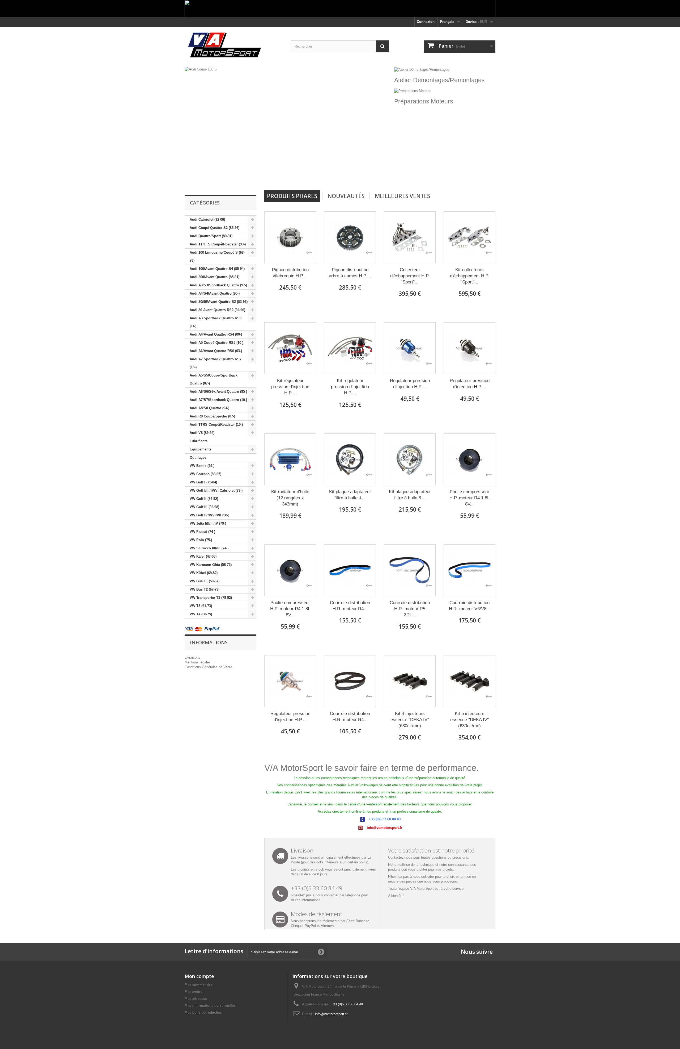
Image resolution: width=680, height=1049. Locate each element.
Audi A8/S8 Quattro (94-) (209, 408)
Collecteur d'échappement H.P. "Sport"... (410, 276)
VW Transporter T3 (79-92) (211, 598)
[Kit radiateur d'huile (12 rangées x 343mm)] (290, 459)
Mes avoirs (193, 992)
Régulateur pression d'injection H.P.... (410, 383)
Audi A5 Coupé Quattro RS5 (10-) (216, 343)
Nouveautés (346, 196)
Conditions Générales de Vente (208, 667)
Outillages (198, 457)
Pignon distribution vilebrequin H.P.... (290, 272)
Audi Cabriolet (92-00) (207, 219)
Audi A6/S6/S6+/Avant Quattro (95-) (218, 392)
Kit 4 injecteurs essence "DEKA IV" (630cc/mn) (409, 719)
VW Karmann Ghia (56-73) (211, 565)
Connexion (426, 22)
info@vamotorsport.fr (331, 1014)
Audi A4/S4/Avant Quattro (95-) (215, 293)
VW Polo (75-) (201, 540)
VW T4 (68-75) (201, 614)
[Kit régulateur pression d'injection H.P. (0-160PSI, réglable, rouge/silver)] (290, 348)
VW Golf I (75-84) (203, 482)
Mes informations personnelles (210, 1006)
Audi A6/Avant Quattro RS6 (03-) (216, 351)
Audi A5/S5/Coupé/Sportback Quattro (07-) (213, 379)
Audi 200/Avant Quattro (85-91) (214, 277)
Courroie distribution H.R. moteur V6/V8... (469, 605)
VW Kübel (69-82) (204, 573)
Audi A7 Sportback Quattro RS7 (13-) (215, 363)
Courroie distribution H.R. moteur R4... (350, 605)
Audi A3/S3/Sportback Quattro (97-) (218, 285)
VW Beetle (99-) (202, 466)
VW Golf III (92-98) (204, 507)
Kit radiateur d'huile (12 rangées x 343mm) (290, 498)
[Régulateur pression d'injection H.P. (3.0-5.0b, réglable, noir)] (469, 348)
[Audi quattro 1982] (288, 126)
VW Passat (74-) (202, 532)
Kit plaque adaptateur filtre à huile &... (350, 494)
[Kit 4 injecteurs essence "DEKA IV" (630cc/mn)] (409, 681)
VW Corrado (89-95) (205, 474)
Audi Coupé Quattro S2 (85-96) (214, 228)
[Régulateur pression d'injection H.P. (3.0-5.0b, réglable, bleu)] (409, 348)
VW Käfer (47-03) (203, 556)
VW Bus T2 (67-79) (204, 589)
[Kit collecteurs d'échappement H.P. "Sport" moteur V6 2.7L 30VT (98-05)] (469, 237)
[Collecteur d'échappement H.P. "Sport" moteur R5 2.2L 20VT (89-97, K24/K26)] (409, 237)
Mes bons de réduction (203, 1012)
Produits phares (292, 196)
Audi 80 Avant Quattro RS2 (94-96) (217, 310)
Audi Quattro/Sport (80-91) (211, 236)
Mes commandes (198, 985)
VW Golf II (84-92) (204, 499)
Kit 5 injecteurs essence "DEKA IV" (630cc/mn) (469, 719)
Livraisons (192, 657)
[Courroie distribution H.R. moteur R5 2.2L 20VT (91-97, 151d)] (409, 570)
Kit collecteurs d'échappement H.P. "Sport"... (469, 276)
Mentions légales (198, 662)
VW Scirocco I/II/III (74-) (209, 548)
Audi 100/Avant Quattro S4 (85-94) (217, 269)
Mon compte (199, 976)
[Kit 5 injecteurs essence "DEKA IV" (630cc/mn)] (469, 681)
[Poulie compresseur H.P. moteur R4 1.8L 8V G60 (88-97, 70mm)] (290, 570)
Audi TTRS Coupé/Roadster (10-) (216, 425)
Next (382, 176)
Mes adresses (196, 999)
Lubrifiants (198, 441)
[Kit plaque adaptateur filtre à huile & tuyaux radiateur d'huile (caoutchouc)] (350, 459)
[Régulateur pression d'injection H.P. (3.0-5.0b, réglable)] (290, 681)
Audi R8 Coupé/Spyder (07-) (212, 416)
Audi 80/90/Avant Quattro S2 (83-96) (219, 302)
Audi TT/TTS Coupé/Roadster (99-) (218, 244)
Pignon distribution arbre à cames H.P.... (350, 272)
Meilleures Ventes (402, 196)
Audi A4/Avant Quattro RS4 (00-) (216, 334)
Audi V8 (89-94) (202, 433)
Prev (369, 176)
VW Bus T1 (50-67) (204, 581)
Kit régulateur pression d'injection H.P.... (290, 386)
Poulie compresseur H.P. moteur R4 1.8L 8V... (469, 498)
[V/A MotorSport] (234, 45)
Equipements (200, 449)
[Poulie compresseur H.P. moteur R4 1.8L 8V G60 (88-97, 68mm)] (469, 459)
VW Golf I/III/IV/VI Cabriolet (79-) (216, 490)
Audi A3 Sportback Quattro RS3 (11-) (215, 322)
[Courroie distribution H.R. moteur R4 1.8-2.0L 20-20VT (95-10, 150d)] (350, 570)
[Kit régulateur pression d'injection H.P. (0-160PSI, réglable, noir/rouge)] (350, 348)
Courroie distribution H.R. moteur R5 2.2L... (410, 608)
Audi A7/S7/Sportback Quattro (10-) (218, 400)
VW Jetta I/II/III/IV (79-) (208, 523)
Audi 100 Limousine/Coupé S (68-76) (217, 256)
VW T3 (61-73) (201, 606)
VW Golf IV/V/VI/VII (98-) (209, 515)
